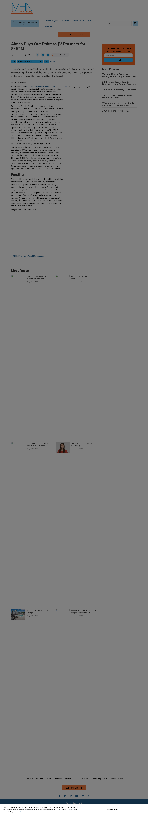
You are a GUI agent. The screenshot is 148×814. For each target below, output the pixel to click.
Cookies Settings (113, 809)
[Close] (144, 809)
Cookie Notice (20, 812)
